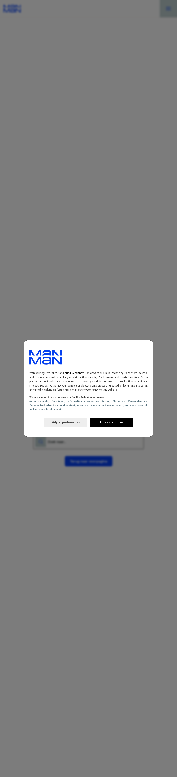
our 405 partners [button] (74, 373)
